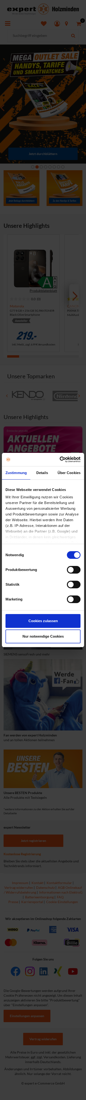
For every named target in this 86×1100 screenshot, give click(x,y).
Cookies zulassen (43, 621)
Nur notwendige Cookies (43, 636)
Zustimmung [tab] (16, 473)
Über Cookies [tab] (69, 473)
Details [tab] (42, 473)
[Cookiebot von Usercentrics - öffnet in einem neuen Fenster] (61, 459)
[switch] (74, 570)
